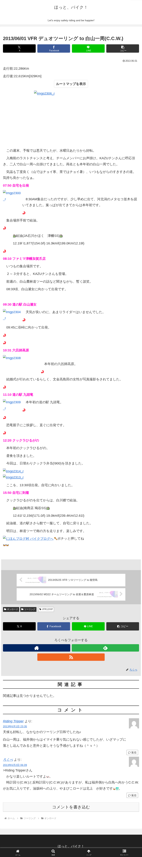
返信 (133, 752)
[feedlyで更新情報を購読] (105, 648)
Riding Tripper (13, 721)
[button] (122, 48)
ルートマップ (66, 84)
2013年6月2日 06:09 (15, 765)
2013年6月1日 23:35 (15, 726)
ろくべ (8, 759)
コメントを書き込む (71, 807)
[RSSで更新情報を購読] (71, 657)
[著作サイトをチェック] (36, 648)
